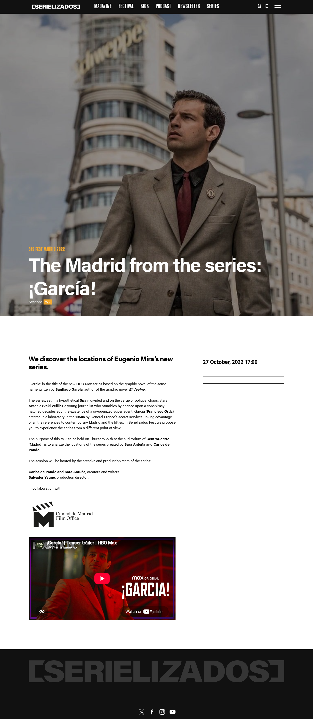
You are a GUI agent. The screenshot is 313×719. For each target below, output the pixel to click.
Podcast (163, 6)
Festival (126, 6)
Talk (47, 302)
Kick (144, 6)
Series (213, 6)
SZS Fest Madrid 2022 (47, 250)
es (266, 6)
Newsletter (189, 6)
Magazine (103, 6)
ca (259, 6)
